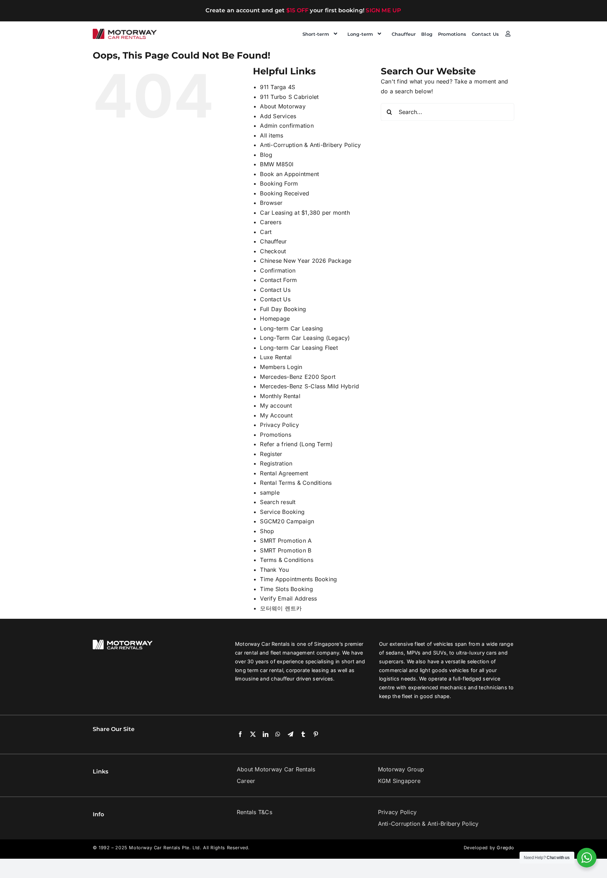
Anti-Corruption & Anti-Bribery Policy (310, 144)
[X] (253, 734)
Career (246, 780)
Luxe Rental (276, 357)
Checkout (273, 251)
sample (269, 492)
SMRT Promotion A (286, 540)
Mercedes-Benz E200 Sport (297, 376)
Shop (267, 531)
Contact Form (278, 279)
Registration (276, 463)
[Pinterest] (315, 734)
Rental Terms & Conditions (296, 482)
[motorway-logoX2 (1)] (125, 31)
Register (271, 453)
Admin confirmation (286, 125)
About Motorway (282, 106)
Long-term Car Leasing (291, 328)
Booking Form (279, 183)
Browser (271, 202)
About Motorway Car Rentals (276, 769)
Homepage (275, 318)
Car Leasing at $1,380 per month (305, 212)
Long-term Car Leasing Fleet (299, 347)
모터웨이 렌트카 (281, 608)
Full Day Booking (283, 309)
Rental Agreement (284, 473)
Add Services (278, 116)
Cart (266, 231)
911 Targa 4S (277, 87)
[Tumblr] (303, 734)
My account (276, 405)
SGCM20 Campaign (287, 521)
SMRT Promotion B (285, 550)
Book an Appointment (289, 173)
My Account (276, 415)
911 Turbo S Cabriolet (289, 96)
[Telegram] (290, 734)
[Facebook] (240, 734)
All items (271, 135)
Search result (277, 501)
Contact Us (275, 289)
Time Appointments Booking (298, 579)
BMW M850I (276, 164)
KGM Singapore (399, 780)
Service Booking (282, 511)
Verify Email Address (288, 598)
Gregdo (505, 847)
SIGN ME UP (383, 10)
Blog (266, 154)
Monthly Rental (280, 396)
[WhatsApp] (278, 734)
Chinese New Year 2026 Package (305, 260)
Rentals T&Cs (254, 812)
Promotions (275, 434)
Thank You (274, 569)
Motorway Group (401, 769)
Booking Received (284, 193)
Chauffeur (273, 241)
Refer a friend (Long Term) (296, 444)
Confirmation (277, 270)
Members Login (281, 366)
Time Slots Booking (286, 588)
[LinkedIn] (265, 734)
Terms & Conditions (286, 559)
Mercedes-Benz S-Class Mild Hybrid (309, 386)
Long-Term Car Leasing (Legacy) (305, 337)
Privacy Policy (279, 424)
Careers (270, 222)
